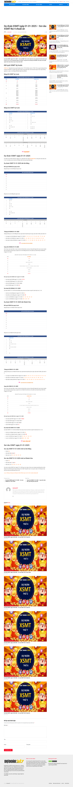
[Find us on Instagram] (63, 1)
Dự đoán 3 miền (25, 4)
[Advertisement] (36, 14)
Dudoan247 (8, 783)
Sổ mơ (50, 4)
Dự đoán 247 (32, 158)
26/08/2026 (59, 27)
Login (68, 1)
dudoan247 (15, 488)
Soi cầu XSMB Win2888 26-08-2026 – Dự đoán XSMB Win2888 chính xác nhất (62, 46)
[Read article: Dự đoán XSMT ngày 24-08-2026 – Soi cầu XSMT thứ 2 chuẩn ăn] (25, 591)
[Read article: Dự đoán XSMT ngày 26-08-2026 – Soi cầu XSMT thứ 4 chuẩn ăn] (25, 521)
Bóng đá (61, 4)
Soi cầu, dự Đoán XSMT (9, 605)
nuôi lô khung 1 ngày (16, 773)
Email (5, 744)
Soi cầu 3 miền (39, 4)
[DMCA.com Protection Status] (52, 761)
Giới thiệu (19, 1)
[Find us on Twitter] (60, 1)
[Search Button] (67, 4)
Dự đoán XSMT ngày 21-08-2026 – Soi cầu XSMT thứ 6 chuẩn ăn (17, 677)
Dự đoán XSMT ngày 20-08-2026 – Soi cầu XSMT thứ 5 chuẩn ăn (17, 713)
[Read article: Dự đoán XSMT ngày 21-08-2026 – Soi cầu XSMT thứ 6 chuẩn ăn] (25, 661)
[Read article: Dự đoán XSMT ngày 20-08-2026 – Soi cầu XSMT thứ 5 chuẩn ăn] (25, 697)
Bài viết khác (34, 1)
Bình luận (6, 725)
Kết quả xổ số (12, 4)
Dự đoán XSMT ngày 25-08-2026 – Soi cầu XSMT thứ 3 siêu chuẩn (17, 572)
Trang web (28, 744)
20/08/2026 (6, 679)
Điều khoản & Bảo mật (25, 1)
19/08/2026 (6, 714)
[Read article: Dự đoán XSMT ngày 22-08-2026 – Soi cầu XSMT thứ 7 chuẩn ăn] (25, 626)
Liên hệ (31, 1)
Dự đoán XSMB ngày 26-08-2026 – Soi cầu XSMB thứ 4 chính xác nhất (63, 36)
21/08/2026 (6, 644)
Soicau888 (6, 773)
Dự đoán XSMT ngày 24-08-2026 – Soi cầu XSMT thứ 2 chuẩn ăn (17, 607)
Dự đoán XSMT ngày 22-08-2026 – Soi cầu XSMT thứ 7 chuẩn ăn (17, 642)
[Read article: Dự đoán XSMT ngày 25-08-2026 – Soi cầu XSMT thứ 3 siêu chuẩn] (25, 556)
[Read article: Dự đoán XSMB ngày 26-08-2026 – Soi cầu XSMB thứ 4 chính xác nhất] (52, 37)
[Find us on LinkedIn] (64, 1)
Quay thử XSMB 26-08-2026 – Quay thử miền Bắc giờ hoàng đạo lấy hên (62, 76)
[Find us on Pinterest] (61, 1)
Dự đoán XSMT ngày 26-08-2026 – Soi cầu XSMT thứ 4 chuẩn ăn (17, 537)
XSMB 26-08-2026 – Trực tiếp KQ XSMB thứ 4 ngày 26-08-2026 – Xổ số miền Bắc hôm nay (63, 66)
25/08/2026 (6, 538)
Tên (4, 739)
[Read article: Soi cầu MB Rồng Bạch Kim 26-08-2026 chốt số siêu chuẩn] (52, 57)
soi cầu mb (10, 773)
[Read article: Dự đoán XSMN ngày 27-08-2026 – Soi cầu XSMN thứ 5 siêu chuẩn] (52, 27)
